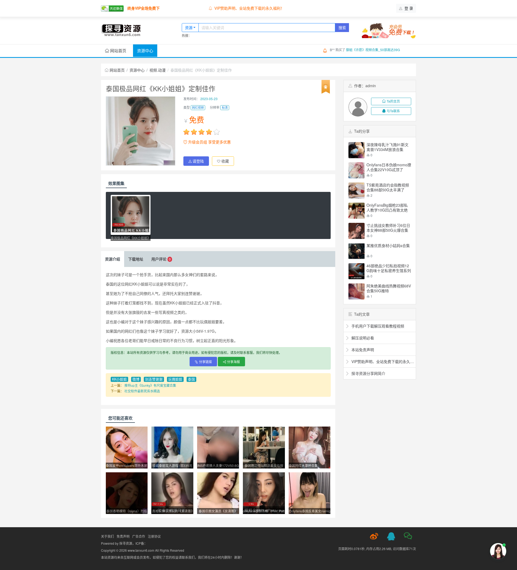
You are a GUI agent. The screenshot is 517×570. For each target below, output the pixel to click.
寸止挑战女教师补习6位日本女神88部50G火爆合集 (388, 228)
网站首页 (117, 50)
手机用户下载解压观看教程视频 (377, 326)
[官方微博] (374, 536)
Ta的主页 (393, 101)
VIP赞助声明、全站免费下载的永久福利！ (249, 8)
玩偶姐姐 (175, 379)
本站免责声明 (362, 349)
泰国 (191, 379)
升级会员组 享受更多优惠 (209, 142)
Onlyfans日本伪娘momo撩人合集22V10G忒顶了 (388, 167)
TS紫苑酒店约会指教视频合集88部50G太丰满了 (387, 187)
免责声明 (123, 536)
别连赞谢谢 (154, 379)
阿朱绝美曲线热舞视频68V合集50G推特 (388, 288)
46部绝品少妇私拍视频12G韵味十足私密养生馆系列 (388, 268)
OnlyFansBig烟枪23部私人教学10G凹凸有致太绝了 (387, 207)
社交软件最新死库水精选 (142, 391)
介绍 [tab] (112, 259)
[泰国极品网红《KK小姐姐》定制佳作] (131, 215)
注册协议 (154, 536)
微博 (135, 379)
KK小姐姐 (119, 379)
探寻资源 (125, 543)
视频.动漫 (157, 70)
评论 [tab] (161, 259)
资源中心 (145, 50)
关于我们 (107, 536)
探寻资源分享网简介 (367, 373)
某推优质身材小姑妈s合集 (388, 245)
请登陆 (198, 161)
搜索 (342, 27)
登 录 (408, 8)
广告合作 (138, 536)
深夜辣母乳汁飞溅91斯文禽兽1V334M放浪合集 (387, 147)
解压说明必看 (362, 337)
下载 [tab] (135, 259)
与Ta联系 (393, 110)
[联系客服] (391, 536)
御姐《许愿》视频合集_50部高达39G (373, 49)
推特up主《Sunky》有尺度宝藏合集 (150, 385)
